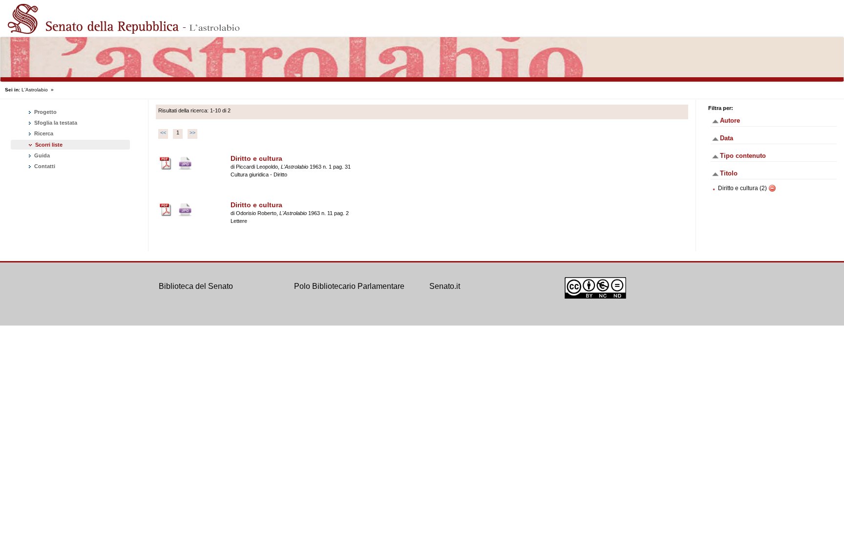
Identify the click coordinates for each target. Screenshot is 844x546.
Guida (41, 155)
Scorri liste (49, 145)
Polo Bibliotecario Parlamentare (349, 286)
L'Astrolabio (34, 89)
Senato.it (444, 286)
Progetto (45, 112)
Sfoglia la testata (55, 123)
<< (163, 132)
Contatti (44, 166)
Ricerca (43, 133)
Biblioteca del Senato (196, 286)
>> (192, 132)
